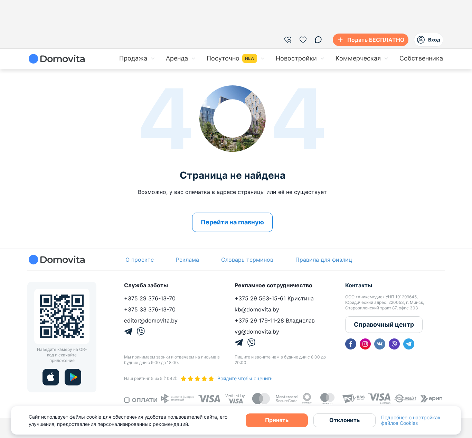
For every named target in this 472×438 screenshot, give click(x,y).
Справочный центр (384, 324)
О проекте (139, 260)
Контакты (358, 285)
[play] (73, 377)
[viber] (394, 344)
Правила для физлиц (323, 260)
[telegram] (408, 344)
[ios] (51, 377)
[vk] (379, 344)
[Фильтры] (287, 40)
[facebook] (350, 344)
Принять (277, 420)
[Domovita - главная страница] (57, 59)
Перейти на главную (232, 222)
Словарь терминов (247, 260)
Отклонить (344, 420)
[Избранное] (303, 40)
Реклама (187, 260)
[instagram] (365, 344)
